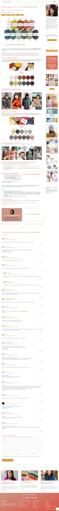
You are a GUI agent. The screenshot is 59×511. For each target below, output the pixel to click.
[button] (3, 15)
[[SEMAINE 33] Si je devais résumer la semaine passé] (48, 76)
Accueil (19, 1)
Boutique (23, 1)
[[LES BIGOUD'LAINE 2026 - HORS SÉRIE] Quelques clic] (56, 84)
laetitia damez (8, 342)
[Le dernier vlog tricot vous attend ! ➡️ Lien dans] (52, 76)
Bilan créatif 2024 (26, 482)
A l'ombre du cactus (10, 298)
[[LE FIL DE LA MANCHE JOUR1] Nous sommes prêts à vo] (48, 84)
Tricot (27, 1)
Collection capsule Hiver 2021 (15, 165)
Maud (6, 256)
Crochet (35, 1)
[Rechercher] (54, 1)
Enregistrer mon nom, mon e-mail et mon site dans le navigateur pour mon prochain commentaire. (21, 456)
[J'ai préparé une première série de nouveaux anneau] (56, 76)
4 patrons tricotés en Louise (32, 165)
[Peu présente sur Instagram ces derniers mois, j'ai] (48, 80)
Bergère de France (6, 12)
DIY (39, 1)
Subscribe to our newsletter (8, 458)
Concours (11, 12)
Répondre (41, 262)
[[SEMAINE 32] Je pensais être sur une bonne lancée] (52, 80)
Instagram (23, 200)
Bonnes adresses (44, 1)
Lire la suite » (3, 491)
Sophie (13, 113)
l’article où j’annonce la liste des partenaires (28, 202)
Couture (31, 1)
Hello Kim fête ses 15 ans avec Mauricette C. (48, 482)
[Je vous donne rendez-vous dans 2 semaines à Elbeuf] (52, 84)
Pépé (6, 238)
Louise (3, 59)
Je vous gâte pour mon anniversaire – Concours (8, 482)
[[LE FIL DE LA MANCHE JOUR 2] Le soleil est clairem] (56, 80)
